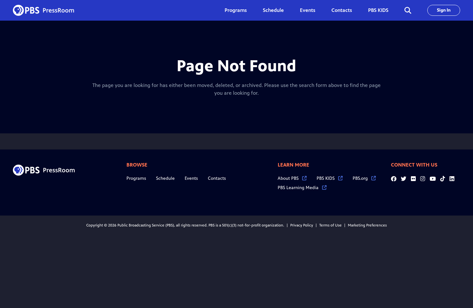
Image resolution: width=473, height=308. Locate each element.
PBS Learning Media (298, 187)
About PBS (288, 178)
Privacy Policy (301, 225)
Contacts (341, 10)
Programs (136, 178)
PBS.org (360, 178)
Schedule (273, 10)
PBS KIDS (378, 10)
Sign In (443, 10)
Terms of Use (330, 225)
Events (307, 10)
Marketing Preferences (367, 225)
